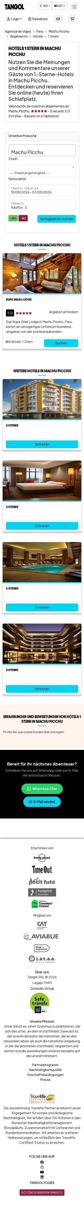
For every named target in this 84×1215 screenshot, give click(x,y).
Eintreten (42, 444)
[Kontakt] (58, 18)
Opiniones (50, 116)
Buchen (61, 343)
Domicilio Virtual (42, 988)
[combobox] (42, 170)
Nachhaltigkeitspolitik (45, 1070)
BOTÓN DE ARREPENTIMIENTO (42, 1192)
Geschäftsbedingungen (45, 1074)
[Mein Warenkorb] (72, 18)
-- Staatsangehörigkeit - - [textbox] (30, 173)
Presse (45, 1079)
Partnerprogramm (45, 1065)
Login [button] (14, 19)
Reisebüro (40, 19)
